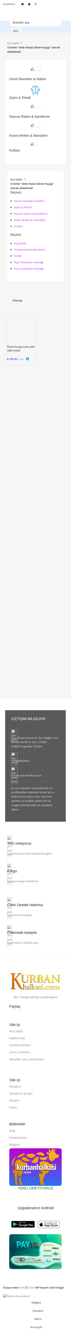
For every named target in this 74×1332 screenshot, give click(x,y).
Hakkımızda (17, 1038)
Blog (12, 1131)
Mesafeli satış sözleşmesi (26, 1059)
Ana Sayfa (13, 43)
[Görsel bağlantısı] (35, 981)
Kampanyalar (18, 1137)
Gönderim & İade (21, 1093)
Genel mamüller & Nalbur (29, 201)
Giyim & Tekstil (23, 207)
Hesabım (15, 1086)
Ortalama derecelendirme (29, 249)
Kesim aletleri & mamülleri (29, 220)
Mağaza (14, 1144)
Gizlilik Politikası (20, 1045)
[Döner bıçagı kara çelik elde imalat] (21, 324)
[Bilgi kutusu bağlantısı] (35, 739)
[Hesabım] (66, 14)
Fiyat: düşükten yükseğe (29, 262)
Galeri (13, 1107)
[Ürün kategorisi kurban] (35, 112)
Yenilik (18, 256)
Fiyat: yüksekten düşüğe (29, 268)
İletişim (14, 1100)
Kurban (18, 226)
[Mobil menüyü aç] (4, 14)
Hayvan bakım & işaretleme (30, 213)
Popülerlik (20, 243)
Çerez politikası (19, 1052)
